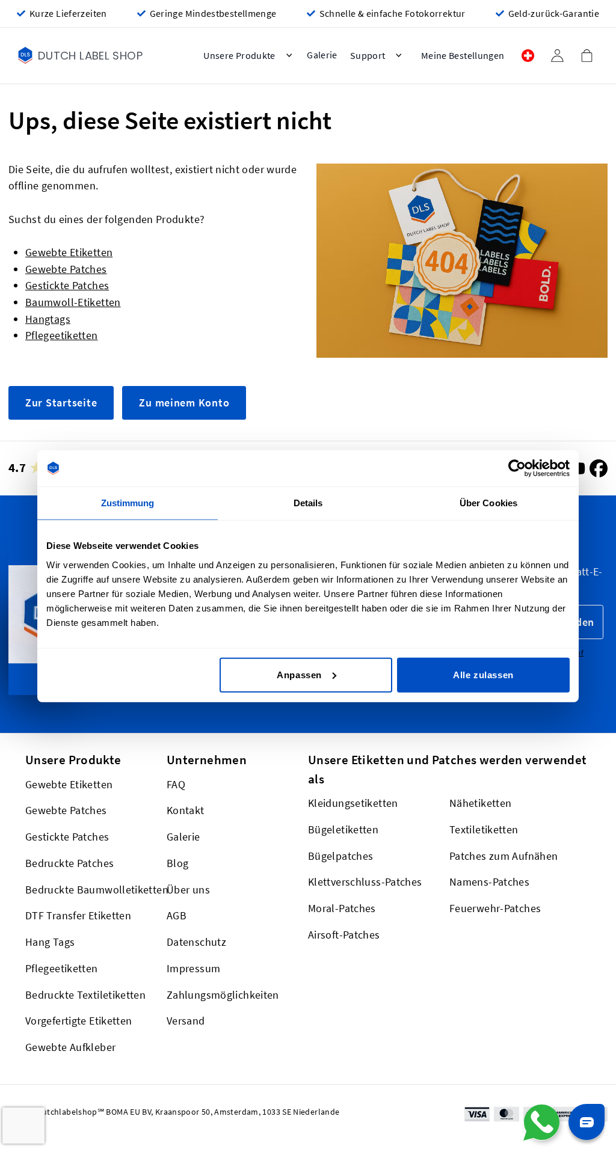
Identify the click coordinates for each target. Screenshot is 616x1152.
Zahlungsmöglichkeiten (223, 994)
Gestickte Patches (67, 285)
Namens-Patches (489, 882)
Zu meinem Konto (184, 402)
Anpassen (299, 674)
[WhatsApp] (541, 1123)
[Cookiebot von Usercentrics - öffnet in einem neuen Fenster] (517, 468)
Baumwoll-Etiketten (73, 302)
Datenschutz (196, 942)
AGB (176, 915)
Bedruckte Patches (69, 863)
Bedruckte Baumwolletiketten (96, 889)
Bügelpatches (340, 855)
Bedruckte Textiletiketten (85, 994)
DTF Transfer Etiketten (78, 915)
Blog (177, 863)
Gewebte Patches (66, 269)
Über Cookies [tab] (488, 503)
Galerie (183, 837)
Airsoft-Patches (344, 935)
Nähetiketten (480, 803)
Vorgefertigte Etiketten (78, 1021)
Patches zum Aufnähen (503, 855)
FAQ (176, 784)
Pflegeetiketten (61, 335)
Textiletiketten (484, 829)
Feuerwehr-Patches (495, 908)
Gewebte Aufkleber (70, 1047)
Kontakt (186, 810)
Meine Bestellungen (463, 55)
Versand (186, 1021)
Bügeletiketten (343, 829)
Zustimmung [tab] (128, 503)
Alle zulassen (483, 674)
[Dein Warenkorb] (586, 55)
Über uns (188, 889)
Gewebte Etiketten (68, 252)
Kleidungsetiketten (353, 803)
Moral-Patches (342, 908)
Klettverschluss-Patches (365, 882)
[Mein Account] (557, 55)
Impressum (193, 968)
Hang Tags (50, 942)
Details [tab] (308, 503)
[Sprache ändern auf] (527, 55)
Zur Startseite (61, 402)
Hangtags (47, 319)
